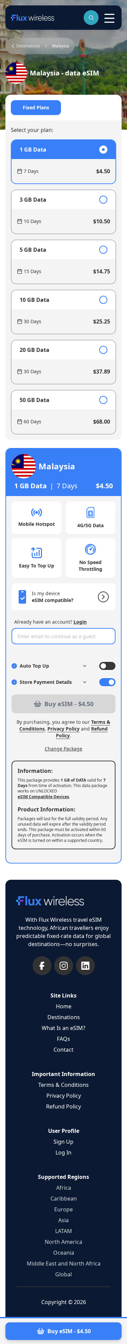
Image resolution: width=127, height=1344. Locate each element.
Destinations (63, 1017)
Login (80, 622)
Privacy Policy (63, 728)
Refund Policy (63, 1106)
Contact (63, 1049)
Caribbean (63, 1198)
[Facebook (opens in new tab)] (42, 965)
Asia (63, 1220)
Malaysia (60, 46)
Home (63, 1006)
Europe (63, 1209)
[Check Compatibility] (102, 596)
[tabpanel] (63, 286)
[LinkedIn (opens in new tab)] (85, 965)
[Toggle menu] (109, 18)
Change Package (63, 748)
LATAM (63, 1231)
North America (63, 1242)
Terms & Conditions (63, 1085)
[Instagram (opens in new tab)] (63, 965)
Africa (63, 1187)
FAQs (63, 1039)
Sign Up (63, 1141)
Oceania (63, 1252)
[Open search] (91, 17)
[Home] (32, 18)
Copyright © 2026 (63, 1302)
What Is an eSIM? (63, 1028)
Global (63, 1274)
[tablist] (63, 107)
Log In (63, 1152)
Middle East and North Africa (64, 1263)
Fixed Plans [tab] (36, 107)
